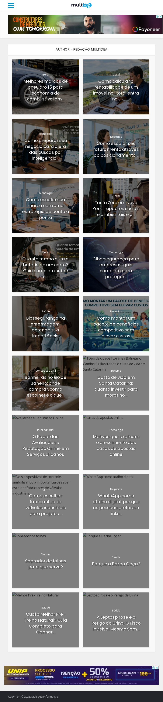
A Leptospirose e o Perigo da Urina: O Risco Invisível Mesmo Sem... (116, 623)
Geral (45, 74)
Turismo (116, 370)
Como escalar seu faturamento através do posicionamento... (116, 149)
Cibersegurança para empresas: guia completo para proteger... (116, 268)
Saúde (45, 311)
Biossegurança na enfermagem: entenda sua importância (45, 327)
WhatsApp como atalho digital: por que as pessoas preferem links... (116, 505)
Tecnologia (46, 134)
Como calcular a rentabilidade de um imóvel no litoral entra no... (116, 90)
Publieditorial (45, 430)
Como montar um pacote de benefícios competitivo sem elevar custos (116, 327)
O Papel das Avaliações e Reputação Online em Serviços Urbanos (45, 445)
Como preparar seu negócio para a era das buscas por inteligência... (45, 149)
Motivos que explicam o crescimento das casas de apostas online (116, 445)
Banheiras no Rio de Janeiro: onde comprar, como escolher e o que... (45, 386)
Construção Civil (45, 370)
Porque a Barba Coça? (116, 564)
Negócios (116, 137)
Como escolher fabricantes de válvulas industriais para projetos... (45, 505)
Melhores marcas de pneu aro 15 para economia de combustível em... (45, 90)
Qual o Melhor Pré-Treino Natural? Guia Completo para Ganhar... (45, 623)
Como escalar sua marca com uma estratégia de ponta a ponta (45, 208)
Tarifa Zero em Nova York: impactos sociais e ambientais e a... (116, 208)
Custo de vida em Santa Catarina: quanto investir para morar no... (116, 386)
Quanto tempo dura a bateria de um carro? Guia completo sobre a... (45, 268)
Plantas (46, 554)
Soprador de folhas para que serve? (45, 564)
